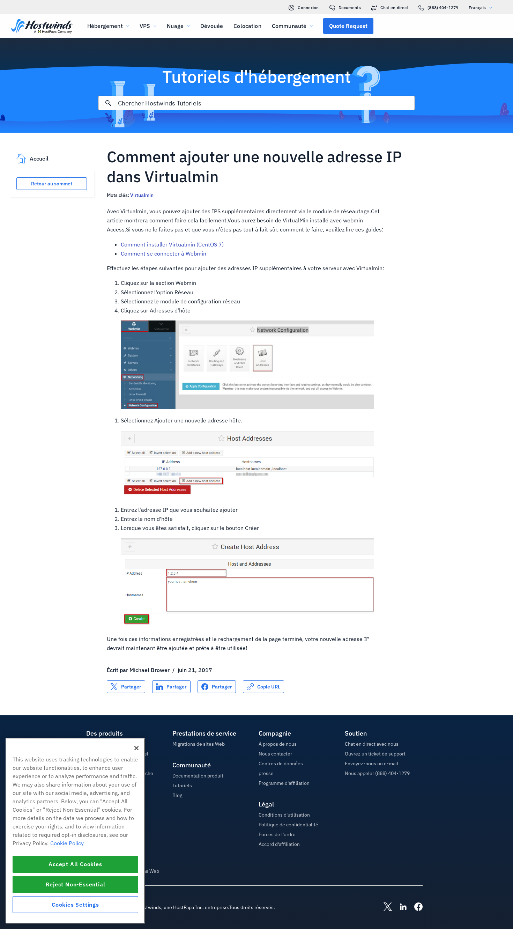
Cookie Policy (67, 843)
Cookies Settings (75, 904)
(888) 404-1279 (443, 7)
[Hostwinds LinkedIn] (399, 907)
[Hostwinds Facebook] (415, 907)
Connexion (308, 7)
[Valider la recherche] (108, 103)
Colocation (247, 25)
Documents (350, 7)
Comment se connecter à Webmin (163, 253)
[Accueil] (41, 27)
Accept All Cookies (75, 864)
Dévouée (211, 25)
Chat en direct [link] (394, 7)
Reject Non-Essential (75, 884)
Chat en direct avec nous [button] (372, 744)
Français (477, 7)
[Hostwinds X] (384, 907)
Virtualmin (142, 195)
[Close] (136, 748)
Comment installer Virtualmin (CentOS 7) (172, 244)
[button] (348, 26)
